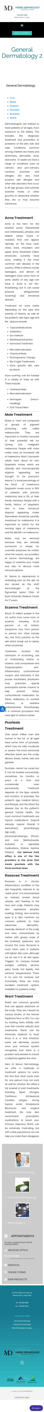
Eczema (14, 105)
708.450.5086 (22, 15)
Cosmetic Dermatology (22, 1197)
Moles (13, 101)
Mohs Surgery (16, 1222)
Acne (12, 98)
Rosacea (14, 113)
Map (29, 1295)
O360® (27, 1397)
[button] (22, 25)
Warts (13, 117)
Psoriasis (14, 109)
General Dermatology (21, 1172)
